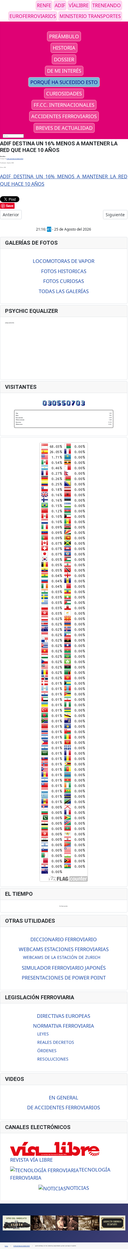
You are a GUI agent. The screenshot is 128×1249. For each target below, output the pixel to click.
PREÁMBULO (64, 36)
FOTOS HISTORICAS (63, 271)
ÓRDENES (47, 1050)
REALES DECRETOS (55, 1042)
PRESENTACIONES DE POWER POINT (64, 977)
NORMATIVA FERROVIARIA (63, 1025)
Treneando (106, 5)
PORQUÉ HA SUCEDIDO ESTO (64, 82)
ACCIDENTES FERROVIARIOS (64, 116)
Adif (60, 5)
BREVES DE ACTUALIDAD (64, 127)
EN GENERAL (63, 1097)
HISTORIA (64, 47)
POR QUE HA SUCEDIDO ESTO (15, 158)
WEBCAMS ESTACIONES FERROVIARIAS (64, 949)
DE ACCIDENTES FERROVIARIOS (63, 1107)
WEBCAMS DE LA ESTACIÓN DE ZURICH (61, 957)
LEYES (43, 1034)
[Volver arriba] (122, 1243)
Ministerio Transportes (90, 16)
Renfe (44, 5)
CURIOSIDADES (64, 93)
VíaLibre (79, 5)
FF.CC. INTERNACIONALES (64, 104)
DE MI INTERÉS (64, 70)
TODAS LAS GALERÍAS (64, 291)
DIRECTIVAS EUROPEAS (63, 1015)
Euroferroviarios (33, 16)
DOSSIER (64, 59)
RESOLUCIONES (52, 1059)
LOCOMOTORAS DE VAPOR (63, 261)
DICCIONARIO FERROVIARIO (63, 939)
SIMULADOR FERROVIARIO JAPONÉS (64, 967)
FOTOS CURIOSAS (63, 281)
